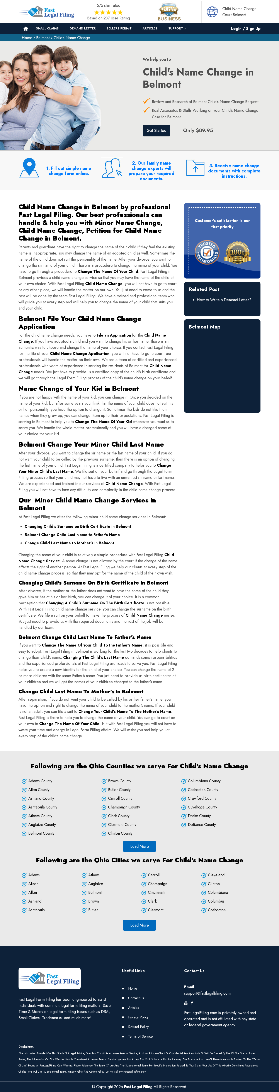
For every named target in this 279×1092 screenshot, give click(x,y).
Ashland (34, 901)
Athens (94, 875)
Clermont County (122, 824)
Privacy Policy (138, 1017)
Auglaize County (42, 824)
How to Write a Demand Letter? (224, 300)
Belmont (43, 38)
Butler (93, 910)
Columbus (216, 901)
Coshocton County (203, 790)
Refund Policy (138, 1026)
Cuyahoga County (202, 807)
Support (175, 28)
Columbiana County (204, 781)
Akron (33, 884)
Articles (150, 28)
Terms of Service (140, 1036)
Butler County (119, 790)
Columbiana (218, 892)
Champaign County (124, 807)
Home (27, 38)
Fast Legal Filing (138, 1087)
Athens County (40, 816)
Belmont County (41, 833)
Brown (93, 901)
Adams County (40, 781)
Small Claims (47, 28)
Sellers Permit (119, 28)
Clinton (214, 884)
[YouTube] (185, 1003)
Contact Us (136, 998)
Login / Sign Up (245, 28)
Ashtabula (36, 910)
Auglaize (95, 884)
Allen (32, 892)
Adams (34, 875)
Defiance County (202, 824)
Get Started (156, 130)
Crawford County (202, 798)
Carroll (154, 875)
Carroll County (120, 798)
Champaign (157, 884)
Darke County (199, 816)
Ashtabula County (42, 807)
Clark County (118, 816)
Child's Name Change (72, 38)
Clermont (155, 910)
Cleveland (216, 875)
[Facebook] (192, 1003)
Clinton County (120, 833)
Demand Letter (83, 28)
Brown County (119, 781)
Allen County (38, 790)
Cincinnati (156, 892)
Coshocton (217, 910)
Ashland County (41, 798)
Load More (139, 846)
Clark (152, 901)
